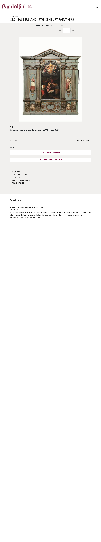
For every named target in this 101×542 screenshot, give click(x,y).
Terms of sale (18, 183)
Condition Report (20, 174)
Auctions (14, 17)
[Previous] (59, 30)
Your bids (16, 177)
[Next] (73, 30)
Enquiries (16, 172)
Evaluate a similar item (50, 160)
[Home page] (17, 6)
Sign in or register (50, 153)
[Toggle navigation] (93, 6)
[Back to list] (42, 30)
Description (15, 200)
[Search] (97, 6)
